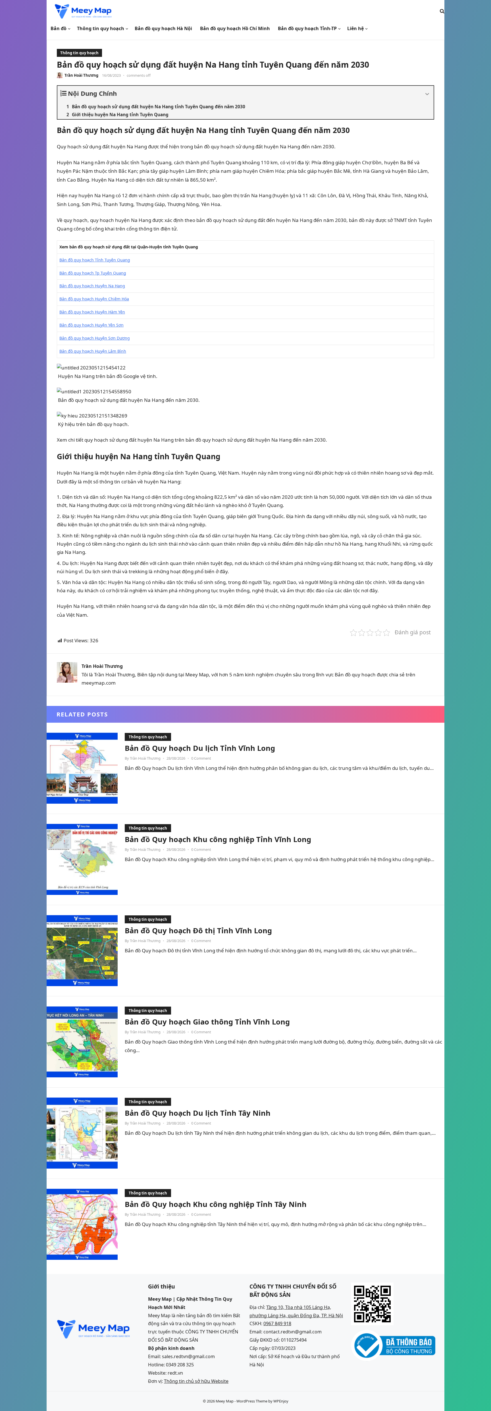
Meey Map (225, 1401)
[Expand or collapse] (427, 94)
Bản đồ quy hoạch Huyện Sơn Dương (94, 338)
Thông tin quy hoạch (79, 52)
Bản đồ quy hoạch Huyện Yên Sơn (91, 325)
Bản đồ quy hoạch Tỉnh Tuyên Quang (94, 260)
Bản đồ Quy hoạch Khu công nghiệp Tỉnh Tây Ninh (216, 1204)
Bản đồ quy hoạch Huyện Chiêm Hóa (94, 299)
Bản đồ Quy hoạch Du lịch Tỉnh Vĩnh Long (200, 748)
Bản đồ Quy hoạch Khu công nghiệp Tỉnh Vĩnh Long (218, 839)
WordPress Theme (251, 1401)
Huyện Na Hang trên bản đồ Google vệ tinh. (107, 376)
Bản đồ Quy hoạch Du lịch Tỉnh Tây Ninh (198, 1113)
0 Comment (201, 758)
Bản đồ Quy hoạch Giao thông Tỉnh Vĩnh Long (207, 1021)
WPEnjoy (280, 1401)
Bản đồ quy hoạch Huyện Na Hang (92, 285)
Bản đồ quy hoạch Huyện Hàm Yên (92, 312)
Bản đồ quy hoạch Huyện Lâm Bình (92, 351)
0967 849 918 (277, 1323)
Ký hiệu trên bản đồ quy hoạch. (93, 424)
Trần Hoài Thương (81, 75)
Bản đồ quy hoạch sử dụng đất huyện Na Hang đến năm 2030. (128, 400)
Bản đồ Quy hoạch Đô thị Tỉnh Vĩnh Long (198, 930)
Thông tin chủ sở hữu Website (196, 1381)
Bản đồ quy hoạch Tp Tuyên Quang (92, 273)
